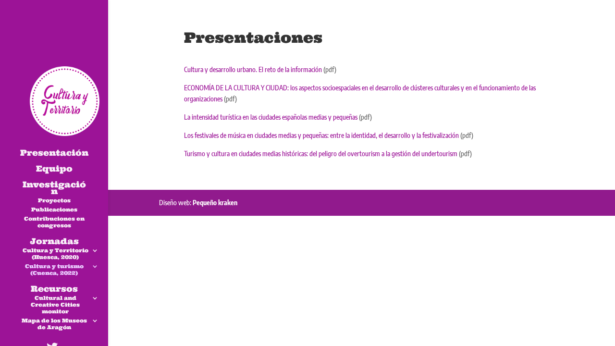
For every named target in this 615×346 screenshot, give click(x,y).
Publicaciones (54, 209)
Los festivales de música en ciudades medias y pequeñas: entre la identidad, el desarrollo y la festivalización (321, 135)
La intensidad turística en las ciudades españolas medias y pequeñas (270, 117)
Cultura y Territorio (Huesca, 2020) (55, 253)
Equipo (54, 169)
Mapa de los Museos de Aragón (54, 324)
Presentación (54, 153)
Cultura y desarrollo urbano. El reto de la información (253, 69)
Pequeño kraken (215, 202)
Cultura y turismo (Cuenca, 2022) (54, 269)
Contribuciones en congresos (54, 222)
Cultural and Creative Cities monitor (55, 305)
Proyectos (54, 200)
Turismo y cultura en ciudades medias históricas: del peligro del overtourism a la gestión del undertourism (320, 153)
